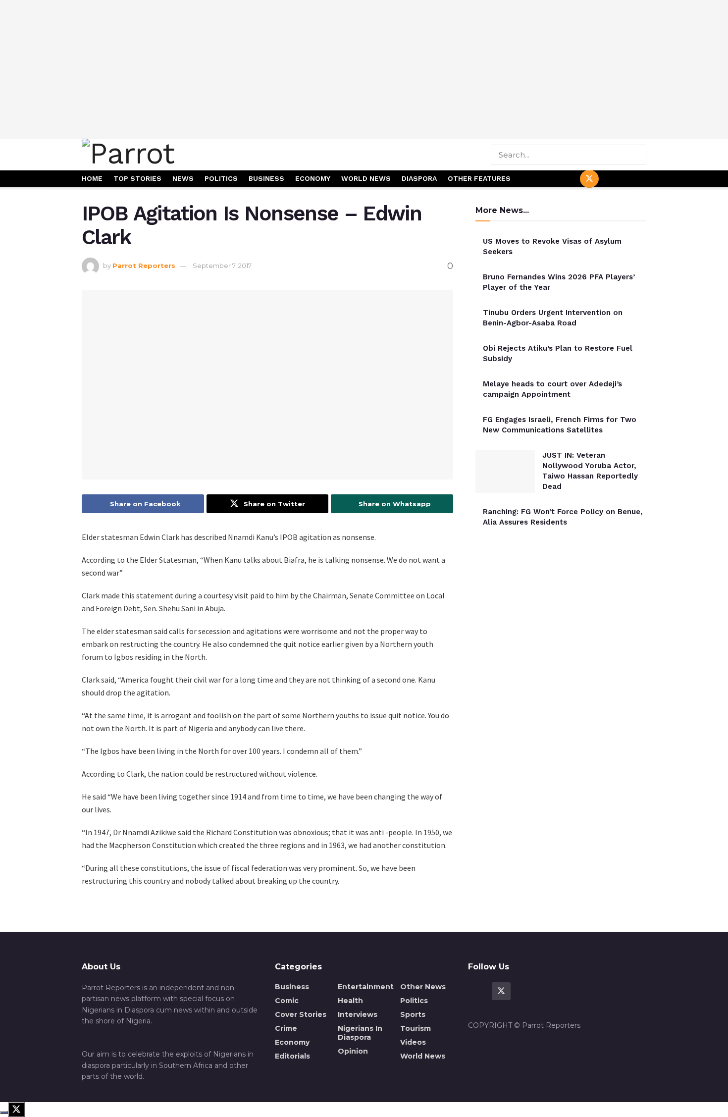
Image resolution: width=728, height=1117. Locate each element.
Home (92, 178)
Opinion (353, 1051)
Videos (413, 1042)
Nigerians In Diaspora (360, 1033)
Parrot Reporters (143, 265)
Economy (312, 178)
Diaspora (419, 178)
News (183, 178)
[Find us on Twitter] (589, 179)
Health (350, 1000)
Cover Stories (300, 1014)
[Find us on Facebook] (565, 179)
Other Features (479, 178)
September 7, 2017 (222, 265)
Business (266, 178)
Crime (286, 1028)
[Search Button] (639, 154)
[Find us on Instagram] (636, 179)
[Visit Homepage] (162, 154)
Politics (221, 178)
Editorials (292, 1056)
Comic (287, 1000)
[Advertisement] (364, 69)
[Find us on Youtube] (613, 179)
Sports (412, 1014)
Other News (423, 986)
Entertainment (366, 986)
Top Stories (137, 178)
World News (366, 178)
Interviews (357, 1014)
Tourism (415, 1028)
